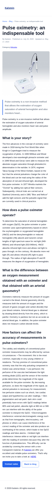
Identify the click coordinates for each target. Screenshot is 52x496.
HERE (33, 457)
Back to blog (30, 464)
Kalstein (9, 8)
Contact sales (11, 464)
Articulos (14, 47)
